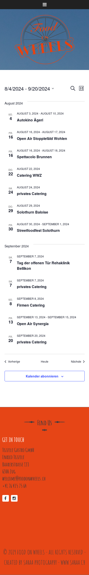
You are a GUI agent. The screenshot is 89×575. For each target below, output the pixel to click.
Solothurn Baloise (32, 212)
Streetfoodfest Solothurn (38, 230)
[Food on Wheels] (44, 39)
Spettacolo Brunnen (34, 156)
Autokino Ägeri (30, 120)
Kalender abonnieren (42, 376)
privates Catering (32, 193)
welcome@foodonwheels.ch (24, 478)
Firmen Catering (31, 305)
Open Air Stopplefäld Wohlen (42, 138)
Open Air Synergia (33, 323)
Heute (44, 361)
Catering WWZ (29, 175)
